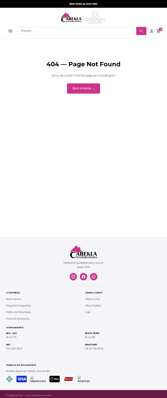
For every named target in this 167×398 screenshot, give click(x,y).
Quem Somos (13, 299)
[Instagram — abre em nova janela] (73, 276)
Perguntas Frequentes (18, 305)
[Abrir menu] (10, 31)
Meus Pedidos (93, 305)
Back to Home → (83, 88)
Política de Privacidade (18, 312)
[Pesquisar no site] (141, 31)
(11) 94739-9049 (94, 348)
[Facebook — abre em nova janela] (83, 276)
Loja (88, 312)
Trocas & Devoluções (18, 318)
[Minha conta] (151, 31)
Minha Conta (93, 299)
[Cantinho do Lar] (96, 17)
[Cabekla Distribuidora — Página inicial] (71, 17)
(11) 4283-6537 (14, 348)
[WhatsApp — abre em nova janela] (93, 276)
